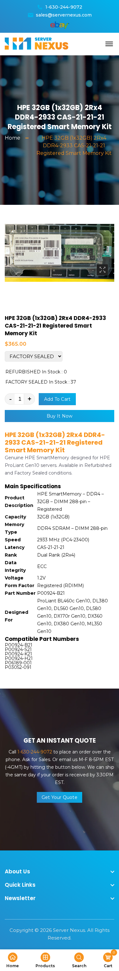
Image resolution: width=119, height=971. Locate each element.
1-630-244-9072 (63, 7)
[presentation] (11, 269)
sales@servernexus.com (64, 15)
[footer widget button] (59, 871)
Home (12, 138)
